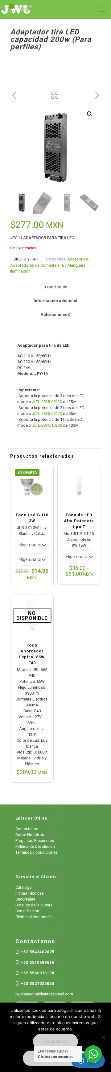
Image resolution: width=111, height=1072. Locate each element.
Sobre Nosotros (29, 834)
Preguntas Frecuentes (34, 840)
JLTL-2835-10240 (47, 425)
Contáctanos (26, 828)
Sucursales (25, 899)
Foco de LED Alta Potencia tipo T (79, 521)
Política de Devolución (35, 846)
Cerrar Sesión (27, 911)
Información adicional (55, 300)
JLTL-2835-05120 (47, 401)
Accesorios (77, 259)
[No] (103, 1037)
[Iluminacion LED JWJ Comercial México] (55, 9)
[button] (90, 114)
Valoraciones (55, 314)
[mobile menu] (102, 9)
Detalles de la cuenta (33, 905)
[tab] (55, 287)
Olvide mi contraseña (34, 916)
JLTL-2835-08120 (47, 413)
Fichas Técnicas (29, 893)
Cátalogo (23, 887)
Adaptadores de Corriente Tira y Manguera (47, 265)
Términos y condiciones (36, 852)
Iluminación (20, 271)
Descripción (55, 287)
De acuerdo (55, 1041)
